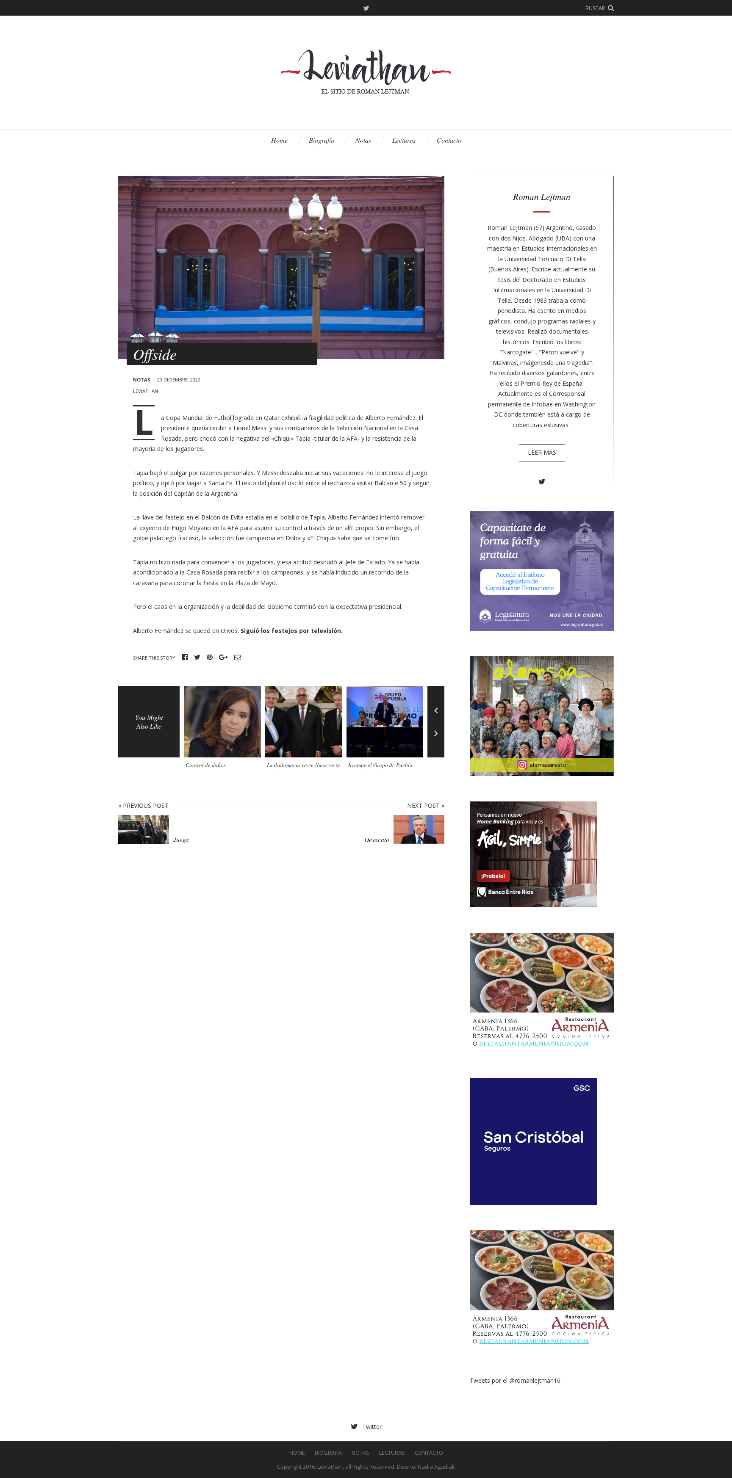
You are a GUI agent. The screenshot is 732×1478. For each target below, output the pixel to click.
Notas (363, 139)
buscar (595, 8)
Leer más (542, 452)
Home (279, 139)
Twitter (366, 8)
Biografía (321, 139)
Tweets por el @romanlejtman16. (516, 1380)
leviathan (145, 391)
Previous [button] (435, 704)
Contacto (449, 139)
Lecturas (404, 139)
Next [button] (435, 739)
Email (237, 657)
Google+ (223, 657)
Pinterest (210, 657)
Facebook (185, 657)
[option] (224, 730)
